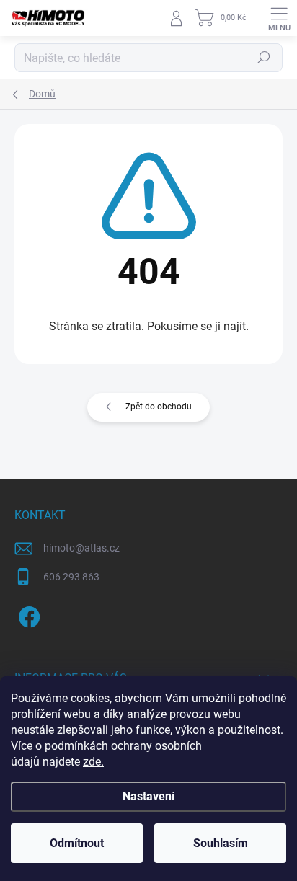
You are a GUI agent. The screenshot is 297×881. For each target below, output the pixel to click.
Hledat (264, 58)
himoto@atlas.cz (81, 548)
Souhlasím (220, 843)
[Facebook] (27, 614)
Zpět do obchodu (158, 407)
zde (93, 762)
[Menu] (279, 18)
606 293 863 (71, 577)
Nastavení (148, 796)
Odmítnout (77, 843)
